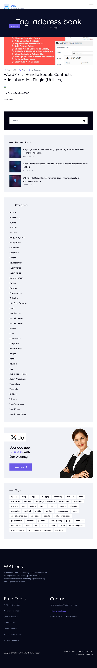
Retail (12, 358)
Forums (13, 288)
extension (78, 501)
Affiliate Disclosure (85, 654)
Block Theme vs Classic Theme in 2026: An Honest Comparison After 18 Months (55, 165)
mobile (38, 511)
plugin (68, 521)
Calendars (14, 247)
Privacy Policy (69, 651)
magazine (15, 511)
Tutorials (13, 389)
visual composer (76, 525)
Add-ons (13, 212)
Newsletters (15, 338)
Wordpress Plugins (18, 414)
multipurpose (62, 511)
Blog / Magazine (17, 237)
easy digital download (45, 501)
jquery (63, 506)
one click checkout (19, 516)
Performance (15, 348)
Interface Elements (18, 303)
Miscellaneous (16, 318)
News (12, 333)
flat (23, 506)
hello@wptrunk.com (58, 611)
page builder (16, 521)
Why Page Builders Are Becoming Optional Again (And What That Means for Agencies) (53, 151)
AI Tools (13, 227)
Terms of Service (85, 651)
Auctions (13, 232)
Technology (14, 384)
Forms (12, 283)
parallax (30, 521)
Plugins (12, 353)
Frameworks (15, 293)
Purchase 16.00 (22, 93)
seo (36, 525)
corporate (15, 501)
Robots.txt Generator (12, 634)
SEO (11, 369)
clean (81, 497)
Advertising (14, 217)
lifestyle (73, 506)
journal (53, 506)
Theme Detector (10, 628)
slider (53, 525)
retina (27, 525)
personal (42, 521)
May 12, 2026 (28, 156)
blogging (45, 497)
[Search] (85, 120)
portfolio (80, 521)
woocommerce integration (39, 530)
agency (14, 497)
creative (27, 501)
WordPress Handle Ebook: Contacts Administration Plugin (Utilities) (38, 77)
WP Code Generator (12, 605)
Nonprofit (14, 343)
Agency (12, 222)
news (75, 511)
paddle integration (62, 516)
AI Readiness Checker (12, 611)
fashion (14, 506)
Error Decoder (9, 623)
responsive (15, 525)
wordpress (59, 530)
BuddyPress (15, 242)
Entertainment (16, 278)
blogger (33, 497)
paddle (47, 516)
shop (44, 525)
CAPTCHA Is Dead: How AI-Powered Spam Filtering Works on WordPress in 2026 (51, 180)
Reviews (13, 363)
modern (49, 511)
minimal (27, 511)
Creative (13, 257)
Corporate (14, 252)
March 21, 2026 (29, 185)
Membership (15, 313)
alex (23, 70)
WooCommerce (16, 404)
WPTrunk (22, 653)
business (70, 497)
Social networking (18, 374)
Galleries (13, 298)
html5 (42, 506)
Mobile (12, 328)
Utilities (15, 26)
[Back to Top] (91, 664)
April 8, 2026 (28, 170)
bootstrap (58, 497)
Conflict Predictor (11, 617)
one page (35, 516)
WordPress (14, 409)
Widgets (13, 399)
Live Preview (9, 93)
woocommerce (17, 530)
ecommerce (64, 501)
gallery (33, 506)
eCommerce (15, 268)
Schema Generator (11, 640)
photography (56, 521)
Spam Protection (17, 379)
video (62, 525)
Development (15, 262)
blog (24, 497)
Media (12, 308)
